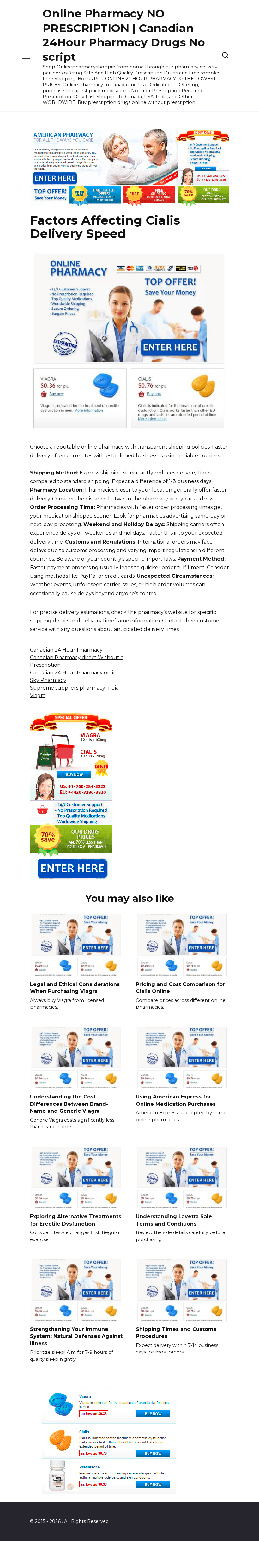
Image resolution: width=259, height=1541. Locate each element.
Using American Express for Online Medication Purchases (176, 1100)
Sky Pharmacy (48, 680)
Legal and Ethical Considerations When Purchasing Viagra (75, 987)
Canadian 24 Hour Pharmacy (66, 650)
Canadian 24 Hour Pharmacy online (75, 673)
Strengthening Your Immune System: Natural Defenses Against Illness (76, 1336)
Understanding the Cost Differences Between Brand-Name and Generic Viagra (69, 1104)
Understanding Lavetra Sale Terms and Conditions (174, 1219)
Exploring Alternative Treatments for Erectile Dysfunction (75, 1219)
